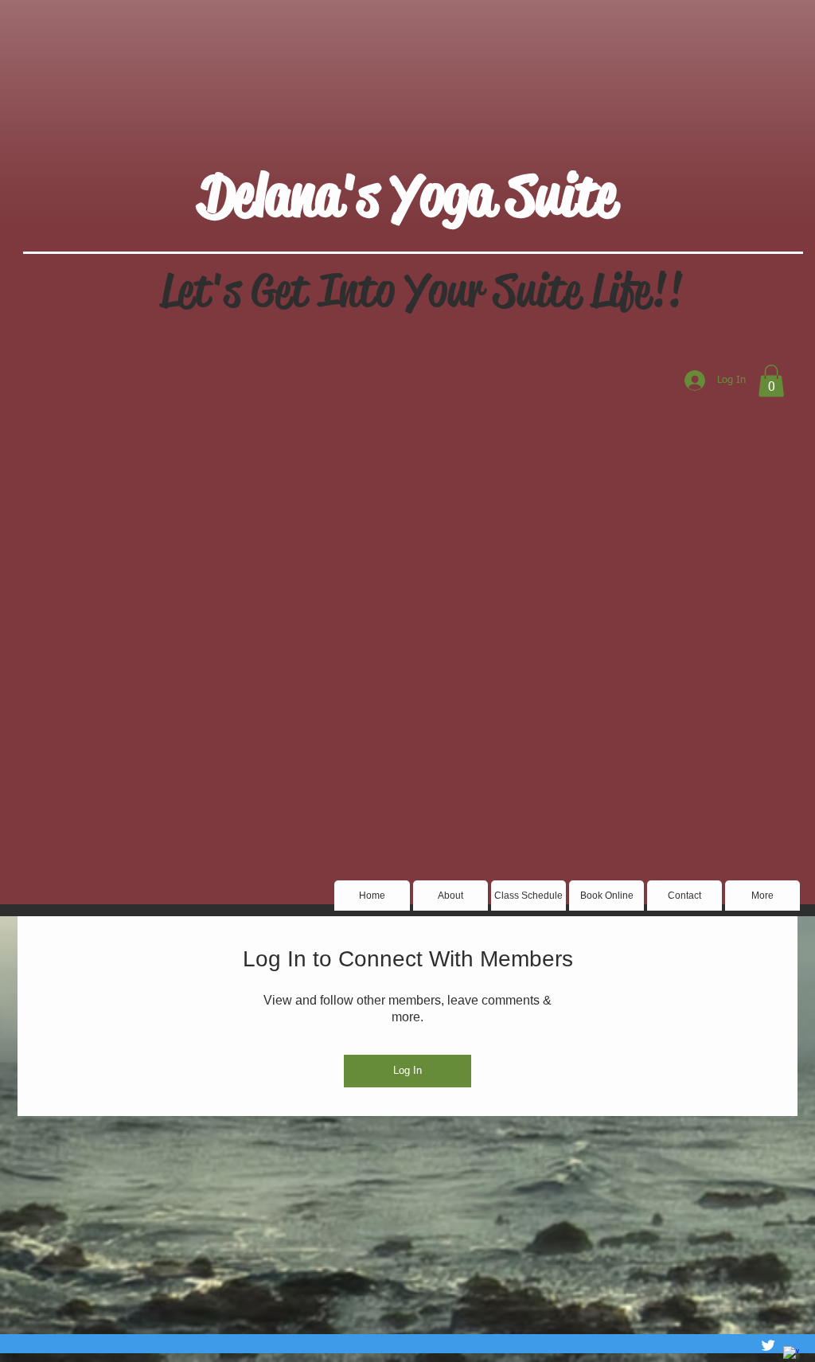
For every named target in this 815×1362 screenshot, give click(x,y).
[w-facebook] (791, 1354)
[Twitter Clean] (768, 1345)
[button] (771, 381)
